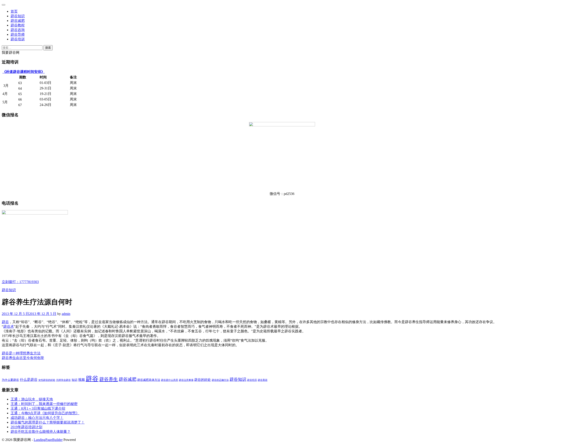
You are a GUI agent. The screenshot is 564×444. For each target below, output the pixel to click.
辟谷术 (8, 326)
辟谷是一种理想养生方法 (21, 353)
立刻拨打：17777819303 (20, 282)
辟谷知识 (18, 16)
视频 (81, 379)
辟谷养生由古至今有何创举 (23, 358)
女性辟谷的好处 (46, 380)
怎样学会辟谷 (63, 380)
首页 (14, 11)
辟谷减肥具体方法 (148, 379)
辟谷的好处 (202, 379)
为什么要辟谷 (10, 379)
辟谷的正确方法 (220, 380)
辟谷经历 (252, 380)
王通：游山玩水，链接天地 (32, 399)
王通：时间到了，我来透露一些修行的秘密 (44, 404)
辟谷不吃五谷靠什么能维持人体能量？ (40, 431)
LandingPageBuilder (48, 440)
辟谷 (5, 322)
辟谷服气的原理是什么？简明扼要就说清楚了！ (48, 422)
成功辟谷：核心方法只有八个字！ (37, 418)
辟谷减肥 (18, 20)
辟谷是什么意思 (169, 380)
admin (66, 314)
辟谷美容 (262, 380)
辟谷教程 (18, 25)
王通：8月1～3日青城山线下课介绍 (38, 408)
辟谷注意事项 (186, 380)
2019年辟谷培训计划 (26, 427)
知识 (74, 379)
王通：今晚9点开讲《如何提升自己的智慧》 (45, 413)
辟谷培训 (18, 39)
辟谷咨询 (18, 30)
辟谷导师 (18, 34)
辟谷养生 (108, 379)
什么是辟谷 (28, 380)
